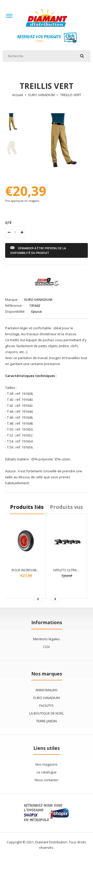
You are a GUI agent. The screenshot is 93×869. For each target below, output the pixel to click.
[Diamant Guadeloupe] (46, 28)
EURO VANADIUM (41, 94)
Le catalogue (47, 772)
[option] (59, 141)
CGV (46, 646)
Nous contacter (46, 780)
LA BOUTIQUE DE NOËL (46, 713)
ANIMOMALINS (46, 690)
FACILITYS (46, 705)
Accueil (17, 94)
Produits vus (66, 506)
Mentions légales (46, 639)
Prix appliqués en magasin (22, 201)
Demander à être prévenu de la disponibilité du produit (38, 250)
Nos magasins (46, 764)
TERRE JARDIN (46, 721)
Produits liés (27, 506)
